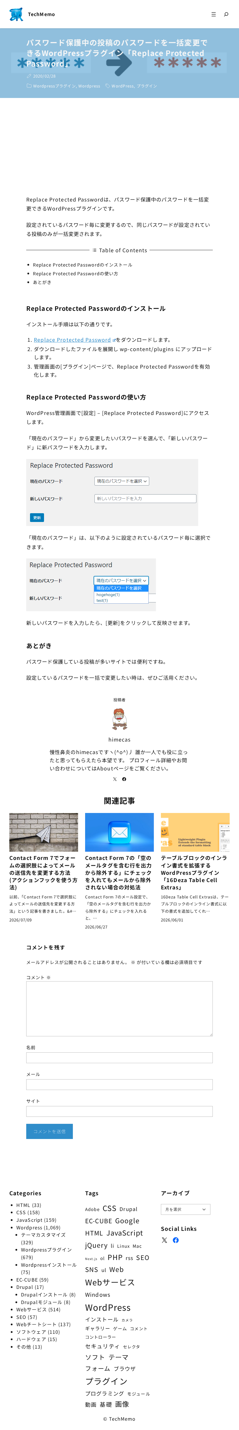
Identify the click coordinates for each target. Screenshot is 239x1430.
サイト (33, 1101)
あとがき (42, 282)
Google (127, 1220)
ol (102, 1258)
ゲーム (120, 1328)
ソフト (95, 1356)
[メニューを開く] (213, 13)
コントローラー (100, 1337)
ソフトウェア (31, 1331)
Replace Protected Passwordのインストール (83, 264)
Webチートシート (36, 1324)
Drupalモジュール (41, 1301)
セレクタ (131, 1347)
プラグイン (147, 86)
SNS (91, 1269)
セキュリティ (102, 1346)
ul (103, 1269)
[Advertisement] (119, 147)
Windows (97, 1294)
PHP (115, 1257)
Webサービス (31, 1309)
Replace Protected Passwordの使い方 (76, 273)
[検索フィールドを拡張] (226, 14)
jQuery (96, 1245)
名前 (31, 1047)
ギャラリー (97, 1328)
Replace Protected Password (72, 339)
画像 (122, 1404)
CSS (21, 1212)
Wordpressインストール (49, 1264)
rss (129, 1257)
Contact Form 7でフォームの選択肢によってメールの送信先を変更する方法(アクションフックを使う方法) (43, 872)
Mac (137, 1246)
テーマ (118, 1356)
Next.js (91, 1258)
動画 (91, 1404)
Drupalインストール (44, 1294)
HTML (23, 1204)
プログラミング (104, 1393)
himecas (119, 739)
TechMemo (41, 13)
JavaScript (29, 1219)
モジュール (138, 1394)
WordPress (123, 86)
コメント (38, 977)
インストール (102, 1319)
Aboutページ (113, 768)
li (112, 1245)
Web (116, 1269)
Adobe (92, 1209)
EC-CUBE (27, 1279)
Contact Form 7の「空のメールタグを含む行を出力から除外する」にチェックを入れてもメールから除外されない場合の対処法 (118, 872)
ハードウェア (31, 1339)
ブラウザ (125, 1368)
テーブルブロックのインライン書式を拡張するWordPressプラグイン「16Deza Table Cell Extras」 (194, 872)
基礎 (106, 1404)
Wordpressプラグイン (54, 86)
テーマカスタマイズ (43, 1234)
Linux (123, 1246)
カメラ (127, 1319)
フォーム (97, 1368)
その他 (23, 1346)
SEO (21, 1316)
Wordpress (89, 86)
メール (33, 1074)
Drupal (24, 1286)
